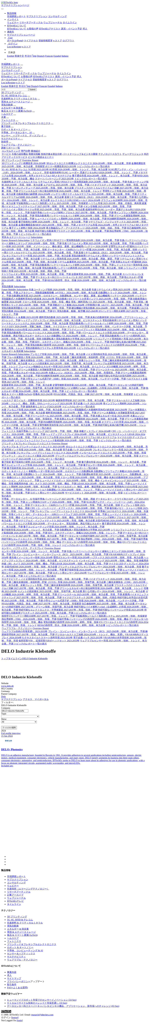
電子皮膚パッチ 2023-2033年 (88, 403)
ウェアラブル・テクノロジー (16, 145)
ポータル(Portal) (15, 40)
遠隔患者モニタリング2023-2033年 (44, 406)
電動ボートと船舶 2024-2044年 (69, 305)
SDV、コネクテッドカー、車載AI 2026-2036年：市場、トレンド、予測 (72, 342)
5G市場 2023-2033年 (38, 169)
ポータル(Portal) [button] (9, 79)
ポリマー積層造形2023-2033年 (60, 166)
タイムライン (70, 22)
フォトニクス (8, 120)
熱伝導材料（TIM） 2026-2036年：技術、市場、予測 (108, 539)
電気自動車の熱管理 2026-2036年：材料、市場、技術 (57, 345)
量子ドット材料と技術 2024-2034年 (27, 228)
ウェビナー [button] (7, 73)
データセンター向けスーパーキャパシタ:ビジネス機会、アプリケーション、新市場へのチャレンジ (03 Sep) (63, 1006)
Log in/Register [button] (8, 82)
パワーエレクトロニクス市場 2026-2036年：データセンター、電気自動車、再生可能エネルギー (51, 523)
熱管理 (4, 141)
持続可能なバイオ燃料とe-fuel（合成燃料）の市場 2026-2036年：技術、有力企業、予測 (99, 388)
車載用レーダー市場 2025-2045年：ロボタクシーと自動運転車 (61, 471)
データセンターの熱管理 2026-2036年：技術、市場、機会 (92, 542)
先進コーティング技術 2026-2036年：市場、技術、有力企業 (60, 289)
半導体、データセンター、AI (16, 132)
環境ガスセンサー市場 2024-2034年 (71, 557)
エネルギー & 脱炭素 (12, 108)
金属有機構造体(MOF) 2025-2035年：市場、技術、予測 (47, 225)
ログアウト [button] (62, 79)
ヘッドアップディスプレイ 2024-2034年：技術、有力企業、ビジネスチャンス (61, 320)
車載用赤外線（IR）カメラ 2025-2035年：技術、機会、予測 (45, 483)
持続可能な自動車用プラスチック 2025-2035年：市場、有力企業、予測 (72, 231)
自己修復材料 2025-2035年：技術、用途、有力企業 (108, 603)
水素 (3, 117)
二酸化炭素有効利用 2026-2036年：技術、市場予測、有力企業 (81, 585)
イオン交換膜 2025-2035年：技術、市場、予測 (107, 206)
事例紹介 (35, 151)
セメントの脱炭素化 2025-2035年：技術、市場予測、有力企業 (60, 363)
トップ (4, 658)
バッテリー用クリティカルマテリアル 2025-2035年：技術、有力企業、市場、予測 (94, 194)
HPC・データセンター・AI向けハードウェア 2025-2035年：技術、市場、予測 (66, 514)
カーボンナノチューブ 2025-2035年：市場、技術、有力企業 (43, 188)
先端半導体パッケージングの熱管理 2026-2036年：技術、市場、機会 (93, 619)
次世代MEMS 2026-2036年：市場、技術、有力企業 (122, 520)
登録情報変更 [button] (40, 79)
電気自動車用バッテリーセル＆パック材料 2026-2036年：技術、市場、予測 (74, 215)
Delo (3, 696)
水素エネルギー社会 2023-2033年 (31, 372)
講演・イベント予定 (71, 28)
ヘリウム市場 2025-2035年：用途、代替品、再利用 (115, 203)
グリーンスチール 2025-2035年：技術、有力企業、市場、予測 (63, 416)
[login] (20, 1020)
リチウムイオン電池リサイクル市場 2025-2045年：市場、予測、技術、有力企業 (43, 209)
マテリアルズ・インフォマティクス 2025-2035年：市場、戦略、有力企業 (57, 520)
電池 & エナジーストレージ (15, 101)
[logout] (14, 1017)
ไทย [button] (28, 86)
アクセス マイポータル (36, 699)
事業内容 (11, 972)
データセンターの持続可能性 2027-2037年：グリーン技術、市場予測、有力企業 (106, 536)
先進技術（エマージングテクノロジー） (28, 888)
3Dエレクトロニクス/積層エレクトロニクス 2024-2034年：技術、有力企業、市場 (88, 163)
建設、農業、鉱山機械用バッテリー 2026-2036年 (82, 246)
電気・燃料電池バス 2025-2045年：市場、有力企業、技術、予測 (105, 302)
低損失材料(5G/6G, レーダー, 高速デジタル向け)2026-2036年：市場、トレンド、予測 (93, 172)
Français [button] (43, 86)
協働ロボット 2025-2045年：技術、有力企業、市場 (33, 477)
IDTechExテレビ (15, 901)
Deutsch (41, 56)
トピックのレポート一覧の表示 (93, 166)
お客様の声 (32, 28)
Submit (32, 89)
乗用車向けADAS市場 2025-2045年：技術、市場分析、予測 (35, 329)
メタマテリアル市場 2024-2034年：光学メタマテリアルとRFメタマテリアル (77, 437)
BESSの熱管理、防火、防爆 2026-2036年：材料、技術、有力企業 (81, 280)
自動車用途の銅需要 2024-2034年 (33, 194)
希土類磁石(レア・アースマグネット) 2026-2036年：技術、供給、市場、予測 (86, 228)
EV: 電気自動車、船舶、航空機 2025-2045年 (76, 311)
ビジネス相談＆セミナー (41, 157)
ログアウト (68, 40)
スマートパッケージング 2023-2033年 (54, 178)
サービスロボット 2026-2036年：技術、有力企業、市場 (94, 493)
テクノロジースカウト (110, 154)
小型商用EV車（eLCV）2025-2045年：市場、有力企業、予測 (117, 305)
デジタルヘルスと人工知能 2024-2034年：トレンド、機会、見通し (89, 634)
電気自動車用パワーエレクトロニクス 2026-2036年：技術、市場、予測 (44, 332)
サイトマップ (14, 978)
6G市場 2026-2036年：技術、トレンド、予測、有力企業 (78, 169)
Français (49, 56)
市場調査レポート (16, 16)
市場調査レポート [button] (10, 64)
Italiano (65, 56)
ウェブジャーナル (52, 22)
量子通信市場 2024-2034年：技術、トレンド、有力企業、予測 (104, 175)
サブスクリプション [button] (11, 67)
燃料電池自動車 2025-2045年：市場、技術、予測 (64, 317)
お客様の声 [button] (27, 76)
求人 (85, 28)
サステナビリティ (11, 138)
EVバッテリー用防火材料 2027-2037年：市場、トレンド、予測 (42, 616)
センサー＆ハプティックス (21, 953)
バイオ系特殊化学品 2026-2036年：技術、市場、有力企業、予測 (54, 579)
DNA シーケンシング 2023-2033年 (55, 403)
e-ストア (57, 40)
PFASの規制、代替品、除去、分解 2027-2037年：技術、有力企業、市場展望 (93, 394)
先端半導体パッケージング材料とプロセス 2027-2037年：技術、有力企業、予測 (72, 212)
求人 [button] (79, 76)
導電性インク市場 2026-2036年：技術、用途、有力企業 (33, 449)
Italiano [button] (59, 86)
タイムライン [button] (64, 73)
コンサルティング (57, 16)
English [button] (4, 86)
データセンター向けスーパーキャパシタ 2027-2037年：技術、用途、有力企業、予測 (80, 277)
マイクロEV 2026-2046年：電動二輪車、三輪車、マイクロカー (34, 326)
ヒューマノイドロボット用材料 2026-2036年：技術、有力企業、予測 (70, 218)
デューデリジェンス (132, 154)
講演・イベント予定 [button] (65, 76)
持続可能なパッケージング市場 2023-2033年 (121, 610)
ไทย (34, 56)
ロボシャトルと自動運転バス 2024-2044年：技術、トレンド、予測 (70, 335)
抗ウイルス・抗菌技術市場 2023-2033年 (34, 400)
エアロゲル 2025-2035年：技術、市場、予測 (66, 185)
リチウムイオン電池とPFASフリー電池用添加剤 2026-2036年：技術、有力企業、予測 (82, 182)
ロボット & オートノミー (14, 129)
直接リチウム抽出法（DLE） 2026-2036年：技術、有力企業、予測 (99, 197)
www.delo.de (7, 686)
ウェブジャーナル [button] (47, 73)
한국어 (28, 56)
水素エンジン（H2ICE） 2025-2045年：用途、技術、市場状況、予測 (85, 372)
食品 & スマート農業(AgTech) (16, 111)
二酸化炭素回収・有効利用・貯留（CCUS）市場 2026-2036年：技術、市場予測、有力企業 (59, 582)
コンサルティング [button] (10, 70)
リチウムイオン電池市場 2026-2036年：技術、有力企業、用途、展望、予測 (79, 259)
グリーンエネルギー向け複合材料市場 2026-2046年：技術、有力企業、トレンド (60, 191)
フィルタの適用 (9, 727)
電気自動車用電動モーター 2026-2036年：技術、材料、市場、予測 (36, 308)
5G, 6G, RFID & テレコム (14, 95)
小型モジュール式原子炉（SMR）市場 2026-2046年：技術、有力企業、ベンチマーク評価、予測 (76, 379)
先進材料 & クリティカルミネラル (19, 98)
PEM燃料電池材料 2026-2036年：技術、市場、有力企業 (69, 376)
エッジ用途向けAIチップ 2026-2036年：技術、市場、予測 (56, 502)
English (10, 56)
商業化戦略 (34, 154)
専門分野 (25, 151)
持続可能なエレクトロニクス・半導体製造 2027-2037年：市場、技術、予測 (40, 539)
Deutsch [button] (35, 86)
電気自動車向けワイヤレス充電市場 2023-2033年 (50, 348)
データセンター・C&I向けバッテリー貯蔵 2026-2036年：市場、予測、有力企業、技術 (92, 249)
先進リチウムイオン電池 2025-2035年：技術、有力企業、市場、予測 (98, 243)
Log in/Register (14, 46)
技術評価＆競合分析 (51, 154)
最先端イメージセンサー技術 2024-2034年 (31, 557)
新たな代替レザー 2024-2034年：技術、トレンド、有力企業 (114, 591)
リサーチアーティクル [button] (25, 73)
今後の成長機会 (20, 154)
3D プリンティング (11, 92)
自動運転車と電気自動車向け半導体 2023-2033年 (67, 339)
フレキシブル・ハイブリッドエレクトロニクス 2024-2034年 (47, 453)
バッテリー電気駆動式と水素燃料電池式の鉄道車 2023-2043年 (95, 409)
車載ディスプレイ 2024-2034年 (95, 431)
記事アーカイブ (15, 895)
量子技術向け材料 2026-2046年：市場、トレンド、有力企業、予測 (53, 222)
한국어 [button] (22, 86)
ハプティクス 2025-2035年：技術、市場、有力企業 (117, 557)
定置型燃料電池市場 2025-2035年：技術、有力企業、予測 (83, 385)
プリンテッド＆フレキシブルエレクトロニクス (25, 123)
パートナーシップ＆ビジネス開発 (80, 154)
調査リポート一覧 (10, 148)
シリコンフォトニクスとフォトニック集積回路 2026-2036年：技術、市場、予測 (56, 440)
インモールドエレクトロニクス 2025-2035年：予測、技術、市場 (112, 453)
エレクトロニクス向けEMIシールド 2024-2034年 (75, 200)
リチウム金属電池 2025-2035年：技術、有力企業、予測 (86, 262)
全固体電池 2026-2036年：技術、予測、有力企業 (96, 274)
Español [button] (51, 86)
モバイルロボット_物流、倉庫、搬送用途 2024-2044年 (85, 486)
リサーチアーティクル (31, 22)
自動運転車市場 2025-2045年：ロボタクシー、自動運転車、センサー (47, 295)
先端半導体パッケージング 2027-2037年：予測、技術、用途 (47, 431)
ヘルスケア (7, 114)
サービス (6, 154)
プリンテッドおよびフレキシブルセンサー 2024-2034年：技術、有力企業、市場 (96, 456)
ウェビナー (13, 22)
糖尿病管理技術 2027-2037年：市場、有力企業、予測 (83, 400)
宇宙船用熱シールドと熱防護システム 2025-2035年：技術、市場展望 (52, 203)
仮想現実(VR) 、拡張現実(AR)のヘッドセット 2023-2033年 (49, 640)
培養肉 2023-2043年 (43, 394)
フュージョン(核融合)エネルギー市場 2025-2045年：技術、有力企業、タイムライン (62, 366)
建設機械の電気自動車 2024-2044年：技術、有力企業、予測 (102, 308)
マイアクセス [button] (25, 79)
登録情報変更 (46, 40)
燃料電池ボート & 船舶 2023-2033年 (20, 317)
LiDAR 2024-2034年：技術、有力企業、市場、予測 (103, 483)
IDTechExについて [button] (10, 76)
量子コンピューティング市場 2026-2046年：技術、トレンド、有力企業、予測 (42, 465)
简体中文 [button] (13, 86)
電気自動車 (7, 105)
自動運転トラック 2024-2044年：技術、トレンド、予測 (52, 474)
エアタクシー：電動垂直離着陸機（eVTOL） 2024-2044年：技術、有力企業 (58, 292)
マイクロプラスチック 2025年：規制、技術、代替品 (89, 597)
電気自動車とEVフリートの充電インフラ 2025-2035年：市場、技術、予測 (94, 299)
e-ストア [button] (51, 79)
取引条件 (11, 984)
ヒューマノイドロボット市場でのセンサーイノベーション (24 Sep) (41, 1000)
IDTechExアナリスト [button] (43, 76)
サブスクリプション (36, 16)
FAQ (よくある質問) (17, 987)
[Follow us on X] (78, 815)
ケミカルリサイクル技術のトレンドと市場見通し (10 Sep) (37, 1003)
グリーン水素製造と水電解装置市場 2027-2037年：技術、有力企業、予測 (57, 369)
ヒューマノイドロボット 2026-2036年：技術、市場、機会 (70, 480)
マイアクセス (31, 40)
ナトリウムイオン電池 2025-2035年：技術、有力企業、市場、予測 (36, 274)
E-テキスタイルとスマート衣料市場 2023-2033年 (47, 637)
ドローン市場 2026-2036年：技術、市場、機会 (46, 302)
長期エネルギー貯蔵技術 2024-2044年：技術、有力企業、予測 (91, 419)
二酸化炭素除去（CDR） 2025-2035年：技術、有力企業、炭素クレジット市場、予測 (63, 360)
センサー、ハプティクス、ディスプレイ (22, 135)
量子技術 (6, 126)
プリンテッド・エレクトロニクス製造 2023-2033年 (28, 456)
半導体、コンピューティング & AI (25, 950)
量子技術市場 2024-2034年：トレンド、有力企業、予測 (35, 468)
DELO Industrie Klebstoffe (35, 658)
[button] (11, 13)
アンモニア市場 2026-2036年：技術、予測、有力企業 (57, 354)
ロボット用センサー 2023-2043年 (47, 493)
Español (57, 56)
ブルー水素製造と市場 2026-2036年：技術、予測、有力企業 (38, 357)
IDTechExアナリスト (49, 28)
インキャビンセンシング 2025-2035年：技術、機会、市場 (51, 517)
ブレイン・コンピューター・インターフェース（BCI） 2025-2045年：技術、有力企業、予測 (60, 554)
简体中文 (19, 56)
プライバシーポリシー (18, 981)
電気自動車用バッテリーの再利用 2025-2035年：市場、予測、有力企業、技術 (83, 268)
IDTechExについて (16, 28)
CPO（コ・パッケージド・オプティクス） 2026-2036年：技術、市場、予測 (69, 508)
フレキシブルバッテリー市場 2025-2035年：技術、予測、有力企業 (36, 255)
